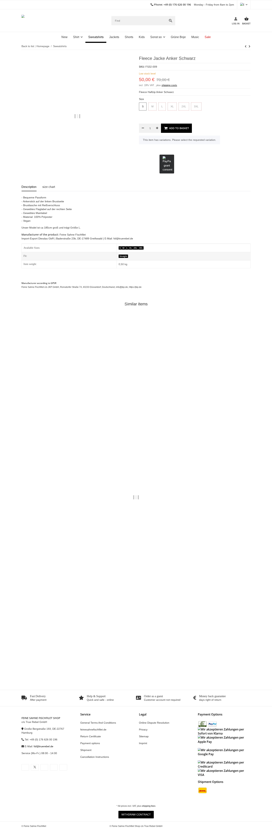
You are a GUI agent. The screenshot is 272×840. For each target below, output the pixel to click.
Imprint (143, 743)
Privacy (143, 729)
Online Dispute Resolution (154, 722)
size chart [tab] (48, 186)
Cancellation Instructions (94, 756)
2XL (185, 106)
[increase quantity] (157, 128)
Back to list (27, 46)
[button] (244, 4)
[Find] (170, 20)
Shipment (85, 750)
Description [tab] (28, 186)
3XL (198, 106)
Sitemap (144, 736)
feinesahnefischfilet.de (93, 729)
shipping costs (169, 85)
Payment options (90, 743)
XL (174, 106)
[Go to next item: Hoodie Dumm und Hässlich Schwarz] (246, 46)
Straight (123, 256)
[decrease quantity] (143, 128)
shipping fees (148, 806)
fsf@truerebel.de (43, 746)
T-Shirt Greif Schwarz (34, 669)
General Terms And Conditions (98, 722)
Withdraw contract (136, 814)
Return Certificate (90, 736)
